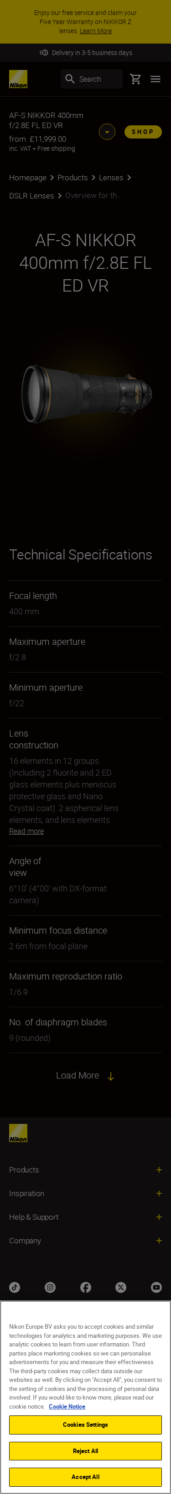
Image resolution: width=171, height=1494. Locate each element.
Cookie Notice (67, 1406)
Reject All (85, 1451)
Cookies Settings (85, 1424)
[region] (85, 1397)
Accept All (85, 1477)
